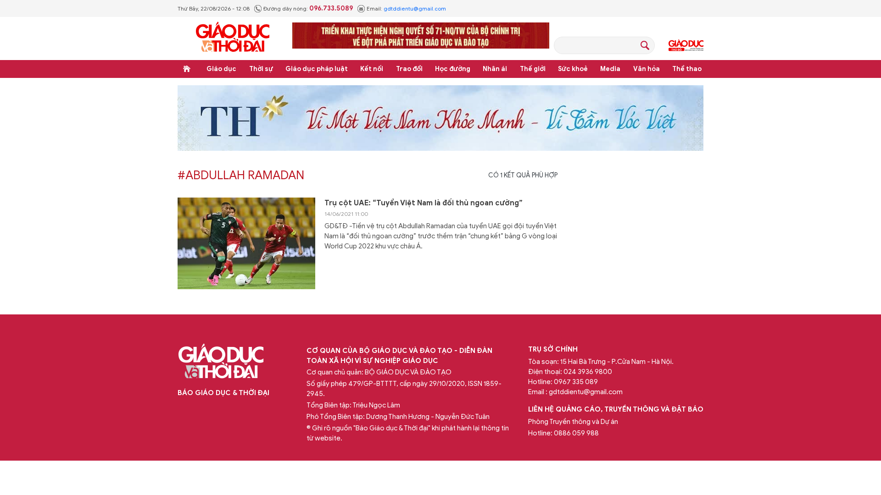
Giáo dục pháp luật (316, 69)
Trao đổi (409, 69)
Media (610, 69)
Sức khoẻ (573, 69)
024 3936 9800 (587, 372)
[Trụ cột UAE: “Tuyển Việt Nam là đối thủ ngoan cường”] (246, 243)
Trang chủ (187, 68)
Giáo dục (221, 69)
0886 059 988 (576, 433)
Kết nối (371, 69)
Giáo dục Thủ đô (686, 45)
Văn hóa (646, 69)
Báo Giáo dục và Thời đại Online (232, 38)
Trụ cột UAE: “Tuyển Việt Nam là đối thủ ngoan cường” (423, 203)
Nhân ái (495, 69)
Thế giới (533, 69)
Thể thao (687, 69)
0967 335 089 (576, 382)
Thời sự (261, 69)
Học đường (452, 69)
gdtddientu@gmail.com (415, 8)
